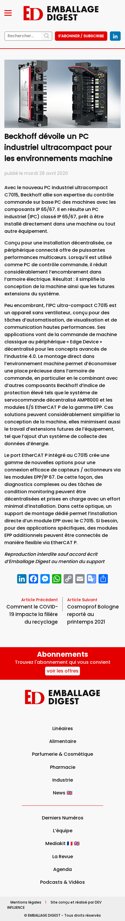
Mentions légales (25, 901)
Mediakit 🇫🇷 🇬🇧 (62, 843)
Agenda (62, 869)
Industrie (62, 780)
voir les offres (62, 671)
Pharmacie (62, 767)
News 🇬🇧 (62, 792)
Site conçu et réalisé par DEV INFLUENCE (54, 904)
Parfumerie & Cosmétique (62, 754)
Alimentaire (62, 741)
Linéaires (62, 728)
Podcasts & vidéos (62, 882)
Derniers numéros (62, 817)
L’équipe (62, 830)
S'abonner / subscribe (81, 36)
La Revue (62, 856)
